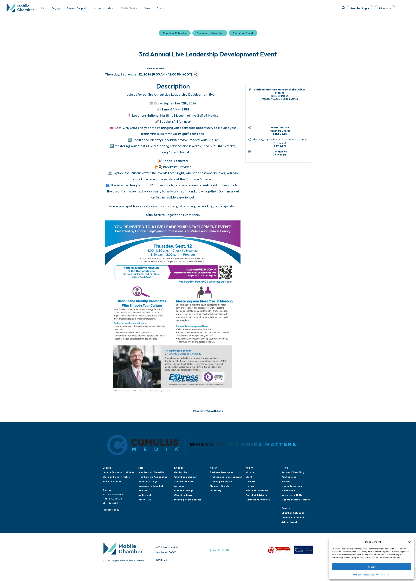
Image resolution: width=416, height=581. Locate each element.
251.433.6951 (110, 502)
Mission (250, 472)
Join (140, 467)
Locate (107, 467)
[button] (409, 541)
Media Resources (291, 486)
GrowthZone (215, 410)
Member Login (360, 8)
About (249, 467)
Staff (249, 476)
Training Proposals (221, 481)
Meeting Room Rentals (187, 499)
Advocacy (180, 486)
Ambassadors (146, 495)
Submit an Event (243, 33)
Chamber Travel (183, 495)
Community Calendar (210, 33)
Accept (372, 566)
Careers (250, 481)
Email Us (161, 559)
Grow (213, 467)
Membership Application (153, 476)
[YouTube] (227, 550)
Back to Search (155, 68)
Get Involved (181, 472)
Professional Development (226, 476)
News (284, 467)
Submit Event (289, 521)
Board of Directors (257, 490)
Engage (178, 467)
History (250, 486)
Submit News (289, 490)
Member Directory (221, 486)
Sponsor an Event (184, 481)
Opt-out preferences (363, 575)
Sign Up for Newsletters (295, 499)
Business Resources (221, 472)
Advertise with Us (291, 495)
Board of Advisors (256, 495)
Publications (288, 476)
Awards (285, 481)
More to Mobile (112, 481)
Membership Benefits (151, 472)
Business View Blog (292, 472)
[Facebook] (211, 550)
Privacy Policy (382, 575)
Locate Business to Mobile (118, 472)
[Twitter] (218, 550)
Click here (153, 215)
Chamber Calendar (174, 33)
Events (285, 508)
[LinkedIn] (214, 550)
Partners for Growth (258, 499)
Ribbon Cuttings (147, 481)
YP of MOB (144, 499)
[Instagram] (223, 550)
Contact (108, 490)
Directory (385, 8)
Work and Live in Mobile (117, 476)
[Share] (195, 74)
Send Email (280, 133)
